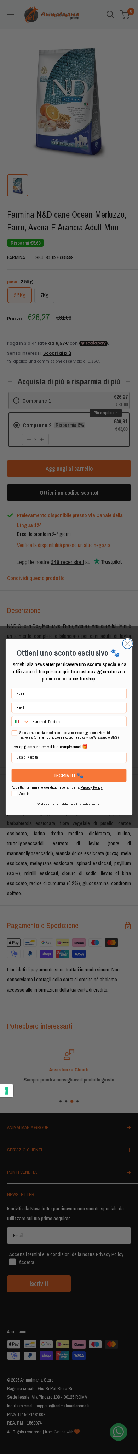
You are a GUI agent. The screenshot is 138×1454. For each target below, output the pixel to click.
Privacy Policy (92, 787)
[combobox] (20, 721)
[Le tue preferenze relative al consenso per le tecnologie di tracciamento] (6, 1090)
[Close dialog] (127, 644)
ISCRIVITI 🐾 (69, 775)
